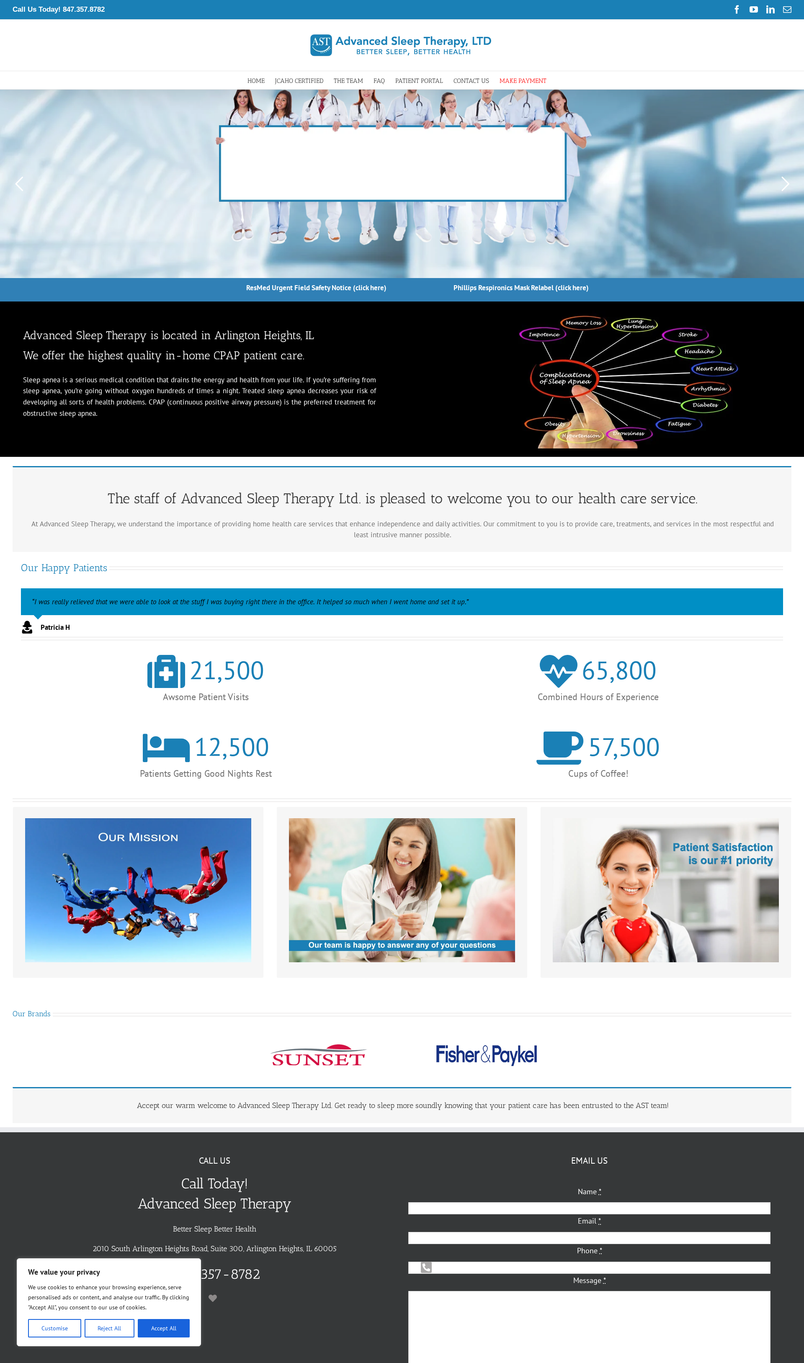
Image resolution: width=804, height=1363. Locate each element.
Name (589, 1191)
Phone (589, 1250)
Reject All (109, 1328)
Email (589, 1221)
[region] (109, 1302)
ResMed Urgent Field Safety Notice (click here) (316, 287)
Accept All (163, 1328)
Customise (54, 1328)
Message (589, 1280)
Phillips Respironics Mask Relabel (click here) (521, 287)
